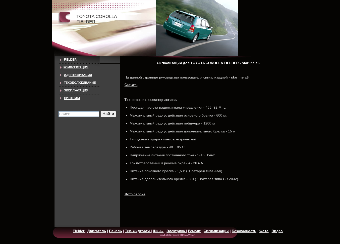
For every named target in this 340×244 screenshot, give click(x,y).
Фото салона (134, 194)
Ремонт (194, 231)
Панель (115, 231)
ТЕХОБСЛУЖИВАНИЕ (80, 82)
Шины (158, 231)
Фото (264, 231)
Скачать (130, 85)
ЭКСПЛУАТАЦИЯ (76, 90)
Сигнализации (216, 231)
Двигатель (96, 231)
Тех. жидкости (138, 231)
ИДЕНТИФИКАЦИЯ (78, 75)
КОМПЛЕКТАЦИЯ (75, 67)
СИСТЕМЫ (72, 98)
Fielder (70, 59)
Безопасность (244, 231)
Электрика (176, 231)
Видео (277, 231)
